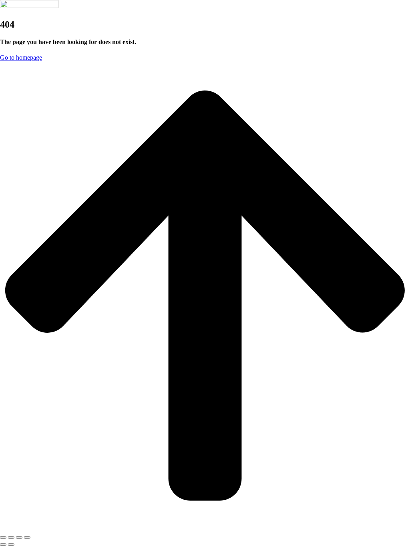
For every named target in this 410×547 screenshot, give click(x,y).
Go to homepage (21, 57)
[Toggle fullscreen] (19, 537)
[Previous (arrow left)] (3, 544)
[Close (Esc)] (3, 537)
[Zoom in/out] (27, 537)
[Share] (11, 537)
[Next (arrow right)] (11, 544)
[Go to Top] (205, 528)
